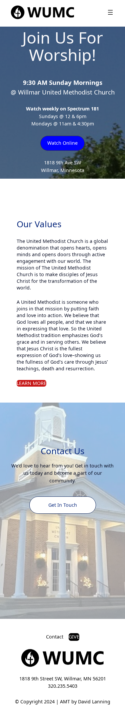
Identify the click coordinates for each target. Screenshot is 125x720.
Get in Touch (62, 505)
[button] (62, 143)
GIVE (74, 636)
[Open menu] (110, 12)
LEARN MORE (31, 383)
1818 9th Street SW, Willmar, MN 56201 (62, 678)
